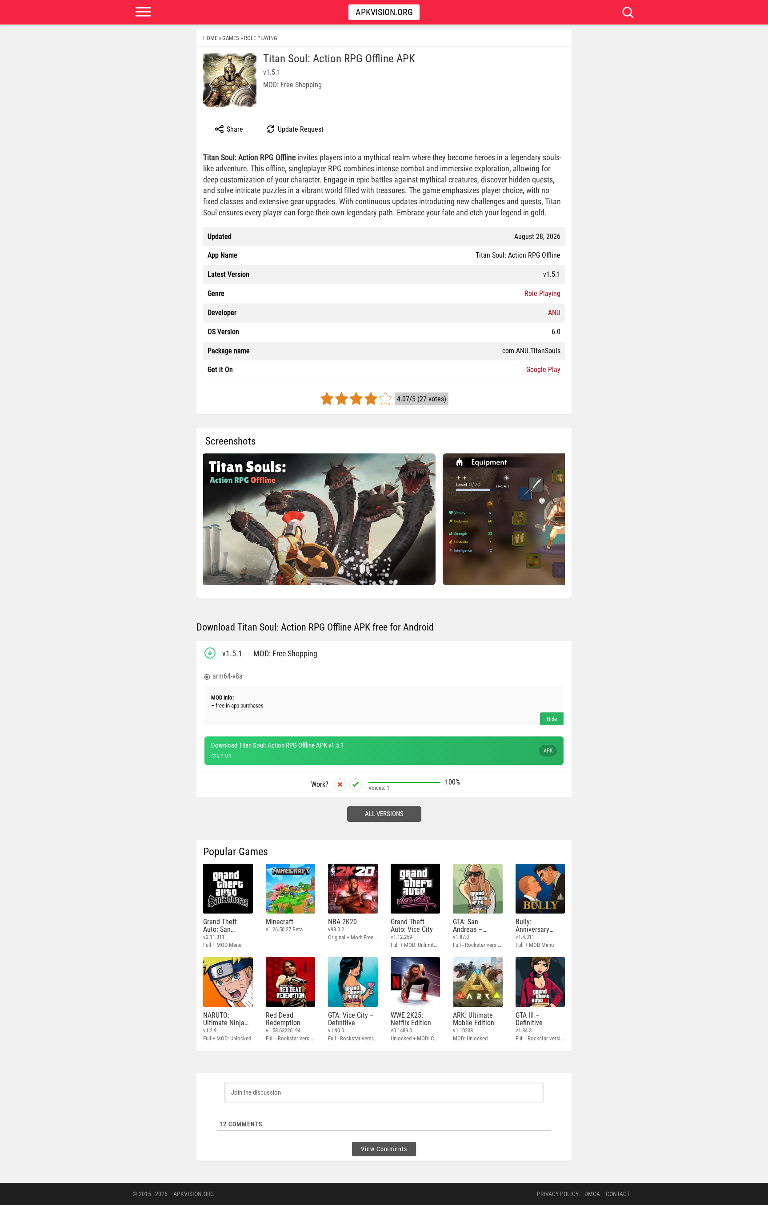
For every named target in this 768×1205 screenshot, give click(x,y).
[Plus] (355, 784)
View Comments (384, 1148)
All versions (384, 814)
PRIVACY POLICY (558, 1193)
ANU (554, 312)
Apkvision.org (384, 12)
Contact (618, 1193)
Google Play (543, 369)
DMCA (592, 1193)
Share (234, 129)
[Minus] (340, 784)
